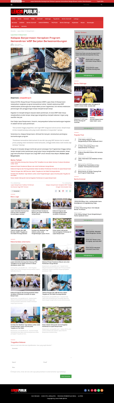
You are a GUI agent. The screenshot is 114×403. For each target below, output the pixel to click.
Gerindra (24, 26)
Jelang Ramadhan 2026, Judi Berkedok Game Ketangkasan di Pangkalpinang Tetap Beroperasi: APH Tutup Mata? (88, 202)
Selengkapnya (88, 75)
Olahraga (48, 19)
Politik (33, 19)
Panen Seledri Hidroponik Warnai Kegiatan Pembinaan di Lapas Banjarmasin (33, 178)
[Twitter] (88, 390)
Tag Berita (56, 19)
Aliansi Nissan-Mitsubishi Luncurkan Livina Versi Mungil (93, 248)
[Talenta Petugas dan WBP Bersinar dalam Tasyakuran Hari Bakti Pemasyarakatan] (20, 223)
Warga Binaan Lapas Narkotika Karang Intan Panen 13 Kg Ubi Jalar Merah (93, 68)
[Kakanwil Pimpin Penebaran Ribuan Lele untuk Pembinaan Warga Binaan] (41, 204)
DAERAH (21, 22)
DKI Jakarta (15, 26)
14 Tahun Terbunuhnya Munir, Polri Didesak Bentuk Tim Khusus (88, 146)
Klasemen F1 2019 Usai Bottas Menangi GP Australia (80, 120)
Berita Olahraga (65, 22)
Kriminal (26, 19)
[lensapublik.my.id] (24, 12)
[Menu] (12, 4)
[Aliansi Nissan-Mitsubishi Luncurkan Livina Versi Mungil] (80, 249)
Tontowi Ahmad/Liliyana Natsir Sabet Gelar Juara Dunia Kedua (96, 119)
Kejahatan (75, 22)
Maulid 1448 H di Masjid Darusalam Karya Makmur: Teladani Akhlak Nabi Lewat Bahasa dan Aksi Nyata (94, 60)
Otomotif (39, 19)
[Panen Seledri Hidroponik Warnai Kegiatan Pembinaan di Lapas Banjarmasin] (62, 223)
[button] (101, 4)
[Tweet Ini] (59, 191)
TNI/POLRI (54, 22)
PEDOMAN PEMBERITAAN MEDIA (67, 396)
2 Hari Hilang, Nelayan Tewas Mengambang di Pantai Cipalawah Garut (90, 140)
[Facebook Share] (56, 191)
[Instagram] (95, 390)
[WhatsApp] (98, 390)
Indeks (17, 4)
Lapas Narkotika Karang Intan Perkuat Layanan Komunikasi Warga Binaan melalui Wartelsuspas (43, 1)
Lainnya (76, 19)
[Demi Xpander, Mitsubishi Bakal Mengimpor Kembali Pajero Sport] (80, 232)
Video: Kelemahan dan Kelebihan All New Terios (90, 159)
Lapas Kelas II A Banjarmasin (19, 35)
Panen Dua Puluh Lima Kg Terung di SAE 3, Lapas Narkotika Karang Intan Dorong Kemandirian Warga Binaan (88, 54)
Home (13, 19)
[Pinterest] (92, 390)
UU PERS (80, 396)
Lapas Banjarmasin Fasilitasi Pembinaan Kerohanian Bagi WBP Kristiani (22, 185)
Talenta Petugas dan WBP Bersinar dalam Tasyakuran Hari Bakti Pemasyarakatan (35, 171)
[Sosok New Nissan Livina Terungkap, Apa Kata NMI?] (80, 241)
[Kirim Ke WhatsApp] (70, 191)
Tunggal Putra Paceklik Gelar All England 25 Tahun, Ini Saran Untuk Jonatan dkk (87, 105)
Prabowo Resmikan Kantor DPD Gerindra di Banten (90, 153)
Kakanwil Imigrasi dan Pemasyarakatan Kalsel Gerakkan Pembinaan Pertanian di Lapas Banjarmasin (41, 169)
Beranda (14, 22)
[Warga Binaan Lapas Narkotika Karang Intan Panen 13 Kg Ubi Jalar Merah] (80, 69)
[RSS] (101, 390)
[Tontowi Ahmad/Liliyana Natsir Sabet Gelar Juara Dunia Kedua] (96, 112)
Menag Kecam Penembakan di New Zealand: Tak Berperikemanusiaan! (88, 165)
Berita (19, 19)
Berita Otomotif (66, 19)
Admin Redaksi (17, 44)
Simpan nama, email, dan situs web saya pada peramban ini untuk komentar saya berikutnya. (39, 372)
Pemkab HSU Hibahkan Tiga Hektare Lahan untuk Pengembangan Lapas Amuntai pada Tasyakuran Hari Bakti (40, 174)
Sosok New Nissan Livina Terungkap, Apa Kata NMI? (94, 240)
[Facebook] (85, 390)
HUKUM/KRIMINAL (44, 22)
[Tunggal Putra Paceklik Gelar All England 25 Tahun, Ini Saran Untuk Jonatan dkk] (88, 94)
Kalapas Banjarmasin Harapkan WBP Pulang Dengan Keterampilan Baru (59, 185)
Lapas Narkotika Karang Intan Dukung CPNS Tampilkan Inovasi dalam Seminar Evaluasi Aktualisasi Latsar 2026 (40, 163)
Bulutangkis (90, 22)
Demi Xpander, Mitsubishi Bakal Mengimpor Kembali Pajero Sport (93, 232)
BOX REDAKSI (35, 396)
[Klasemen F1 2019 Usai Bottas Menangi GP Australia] (81, 113)
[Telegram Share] (66, 191)
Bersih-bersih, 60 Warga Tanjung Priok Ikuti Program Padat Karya (89, 172)
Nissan (83, 22)
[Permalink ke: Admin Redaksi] (12, 45)
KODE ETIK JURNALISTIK (48, 396)
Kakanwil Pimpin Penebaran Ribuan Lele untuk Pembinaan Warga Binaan (32, 166)
